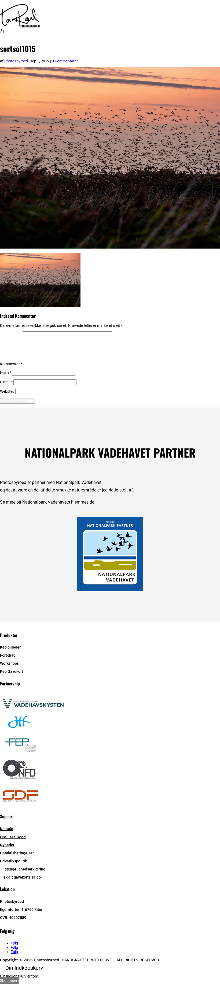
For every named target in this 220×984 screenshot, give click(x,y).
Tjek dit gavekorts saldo (20, 877)
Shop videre (9, 980)
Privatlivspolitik (13, 861)
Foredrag (8, 655)
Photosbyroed (16, 61)
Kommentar (11, 364)
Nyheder (7, 845)
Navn (5, 372)
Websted (7, 391)
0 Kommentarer (65, 61)
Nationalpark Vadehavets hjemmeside (58, 502)
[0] (2, 32)
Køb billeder (10, 647)
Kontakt (6, 829)
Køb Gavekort (11, 671)
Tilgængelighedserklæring (22, 869)
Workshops (9, 663)
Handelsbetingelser (17, 853)
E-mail (6, 382)
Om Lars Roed (13, 837)
